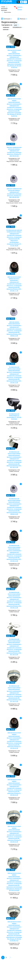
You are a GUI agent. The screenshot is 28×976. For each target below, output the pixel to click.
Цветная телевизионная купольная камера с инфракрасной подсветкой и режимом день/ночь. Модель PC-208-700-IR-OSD (14, 151)
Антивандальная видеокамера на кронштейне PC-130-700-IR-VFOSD (14, 416)
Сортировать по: (7, 25)
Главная (3, 6)
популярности (17, 27)
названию (6, 27)
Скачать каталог (19, 7)
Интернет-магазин (4, 9)
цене (15, 25)
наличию (5, 29)
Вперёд (10, 957)
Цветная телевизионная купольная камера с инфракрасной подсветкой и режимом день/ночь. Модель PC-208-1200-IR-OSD (14, 193)
